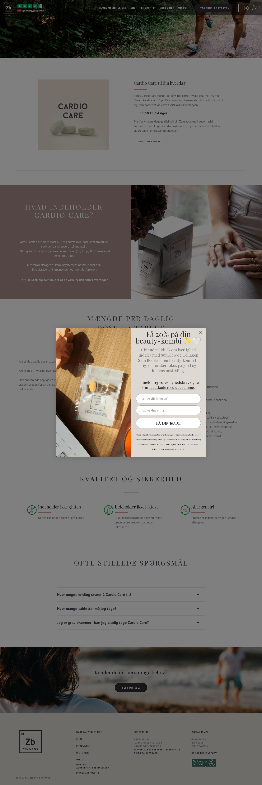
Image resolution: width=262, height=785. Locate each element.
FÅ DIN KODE (168, 423)
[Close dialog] (201, 332)
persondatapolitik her (175, 449)
